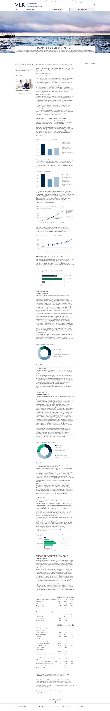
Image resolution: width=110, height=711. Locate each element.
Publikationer (82, 9)
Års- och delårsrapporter (22, 70)
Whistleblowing (91, 1)
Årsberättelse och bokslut (25, 93)
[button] (94, 5)
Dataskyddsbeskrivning (71, 1)
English (53, 1)
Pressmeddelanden (20, 68)
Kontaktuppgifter (60, 1)
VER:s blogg (19, 75)
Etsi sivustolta (82, 2)
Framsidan (17, 63)
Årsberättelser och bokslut (23, 90)
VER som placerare (56, 9)
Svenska (48, 1)
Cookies (79, 1)
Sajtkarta (85, 1)
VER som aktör (31, 9)
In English (93, 63)
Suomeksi (42, 1)
